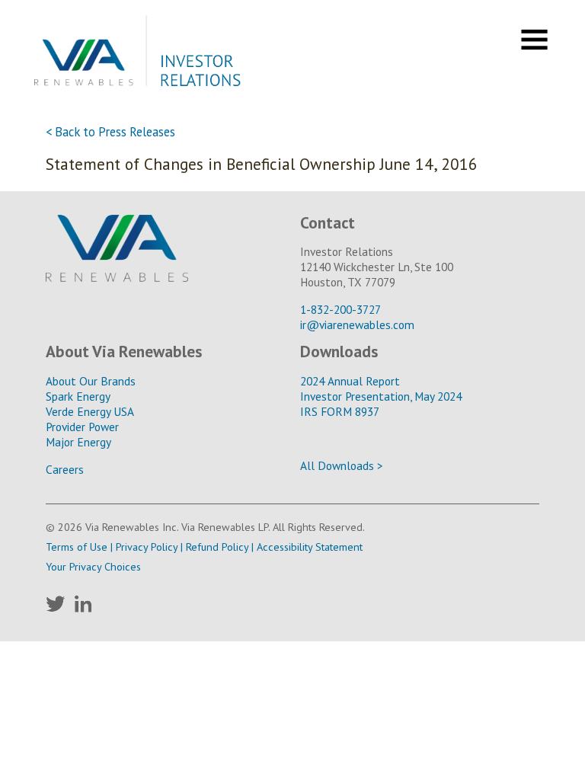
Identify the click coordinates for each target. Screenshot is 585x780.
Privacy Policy (146, 546)
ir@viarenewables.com (357, 324)
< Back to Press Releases (110, 131)
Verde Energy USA (90, 411)
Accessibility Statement (310, 546)
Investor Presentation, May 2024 (381, 396)
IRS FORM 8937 (339, 411)
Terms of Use (76, 546)
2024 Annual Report (350, 380)
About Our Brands (91, 380)
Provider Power (82, 426)
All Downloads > (341, 465)
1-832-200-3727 (340, 309)
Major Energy (78, 441)
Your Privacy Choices (93, 566)
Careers (65, 469)
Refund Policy (217, 546)
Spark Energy (78, 396)
